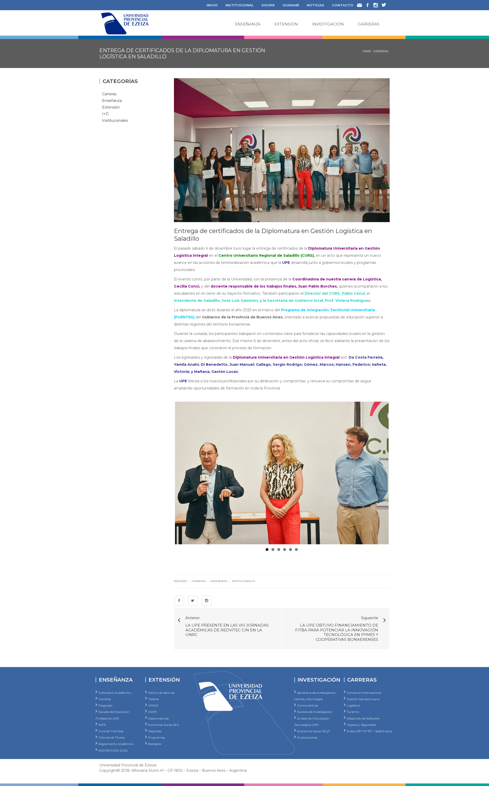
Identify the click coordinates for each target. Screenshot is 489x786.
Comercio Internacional (364, 690)
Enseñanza (248, 24)
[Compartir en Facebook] (179, 598)
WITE (102, 722)
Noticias (315, 5)
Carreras (368, 24)
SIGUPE (268, 5)
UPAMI (153, 703)
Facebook (370, 4)
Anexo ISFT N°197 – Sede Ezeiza (369, 729)
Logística (353, 703)
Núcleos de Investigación (314, 709)
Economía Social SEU (163, 722)
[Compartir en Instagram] (206, 598)
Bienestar (155, 741)
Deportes (154, 729)
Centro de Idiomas (161, 690)
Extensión (286, 24)
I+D (105, 113)
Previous (167, 472)
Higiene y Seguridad (361, 722)
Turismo (353, 709)
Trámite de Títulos (111, 735)
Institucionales (243, 578)
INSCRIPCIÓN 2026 (112, 748)
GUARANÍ (290, 5)
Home (367, 51)
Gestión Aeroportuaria (363, 697)
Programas (156, 735)
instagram (377, 4)
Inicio (212, 5)
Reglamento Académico (116, 741)
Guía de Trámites (110, 729)
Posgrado (105, 703)
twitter (386, 4)
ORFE (152, 709)
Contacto (342, 5)
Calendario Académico (114, 690)
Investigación (328, 24)
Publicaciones (307, 735)
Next (396, 472)
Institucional (239, 5)
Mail (361, 5)
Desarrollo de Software (363, 716)
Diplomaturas (158, 716)
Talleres (153, 697)
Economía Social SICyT (313, 729)
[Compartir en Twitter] (193, 598)
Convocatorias (307, 703)
